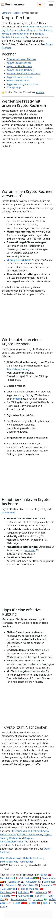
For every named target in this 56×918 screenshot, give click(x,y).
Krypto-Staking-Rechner (15, 33)
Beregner (42, 874)
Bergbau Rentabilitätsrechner (23, 73)
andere (17, 398)
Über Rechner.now (10, 858)
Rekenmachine (19, 899)
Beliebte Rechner (32, 858)
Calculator (14, 881)
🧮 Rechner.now (12, 4)
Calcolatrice (6, 878)
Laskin (38, 895)
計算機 (16, 903)
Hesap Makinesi (30, 888)
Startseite (6, 12)
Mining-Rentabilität (18, 260)
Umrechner (26, 861)
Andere (16, 12)
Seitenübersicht (9, 861)
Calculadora (26, 878)
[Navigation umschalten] (51, 4)
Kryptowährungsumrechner (22, 84)
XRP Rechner (14, 87)
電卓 (45, 903)
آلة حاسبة (38, 899)
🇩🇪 (40, 4)
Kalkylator (23, 895)
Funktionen (8, 512)
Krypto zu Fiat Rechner (39, 30)
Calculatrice (8, 888)
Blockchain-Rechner (18, 80)
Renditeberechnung (18, 369)
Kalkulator (6, 892)
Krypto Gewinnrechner (19, 77)
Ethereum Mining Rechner (37, 26)
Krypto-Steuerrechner (14, 30)
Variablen (30, 550)
